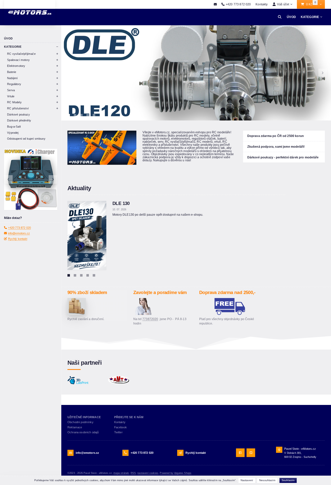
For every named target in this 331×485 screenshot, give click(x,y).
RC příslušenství (18, 108)
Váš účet (283, 4)
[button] (320, 4)
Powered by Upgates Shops (175, 473)
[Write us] (180, 453)
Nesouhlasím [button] (267, 480)
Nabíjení (12, 78)
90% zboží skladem (87, 292)
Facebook (120, 427)
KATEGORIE (310, 17)
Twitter (118, 432)
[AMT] (126, 380)
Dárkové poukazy (18, 114)
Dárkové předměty (19, 120)
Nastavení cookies (147, 473)
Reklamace (74, 427)
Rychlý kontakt (17, 238)
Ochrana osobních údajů (83, 432)
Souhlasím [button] (288, 480)
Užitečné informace (84, 417)
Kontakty (262, 4)
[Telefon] (125, 453)
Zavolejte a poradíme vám (160, 292)
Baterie (11, 72)
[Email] (215, 4)
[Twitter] (251, 452)
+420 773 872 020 (19, 227)
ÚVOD (291, 17)
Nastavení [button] (247, 480)
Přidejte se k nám (129, 417)
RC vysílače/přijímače (21, 53)
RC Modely (14, 102)
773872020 (150, 319)
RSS (133, 473)
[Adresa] (279, 450)
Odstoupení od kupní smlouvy (26, 138)
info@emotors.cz (19, 233)
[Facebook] (240, 452)
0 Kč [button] (311, 4)
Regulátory (14, 84)
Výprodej (12, 132)
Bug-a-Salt (14, 126)
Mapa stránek (121, 473)
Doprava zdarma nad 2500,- (227, 292)
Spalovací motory (18, 59)
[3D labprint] (85, 380)
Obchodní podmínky (80, 422)
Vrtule (10, 96)
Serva (11, 90)
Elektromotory (16, 65)
